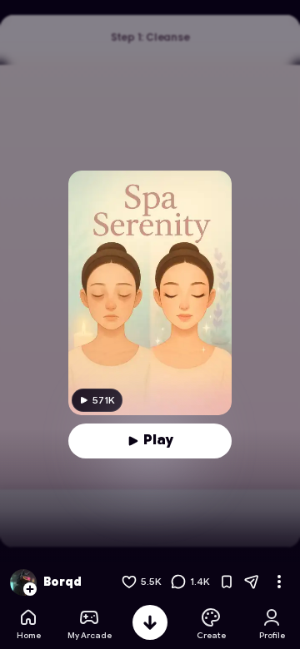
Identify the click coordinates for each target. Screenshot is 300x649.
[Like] (129, 581)
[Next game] (150, 622)
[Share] (251, 581)
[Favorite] (226, 581)
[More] (279, 581)
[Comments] (178, 581)
